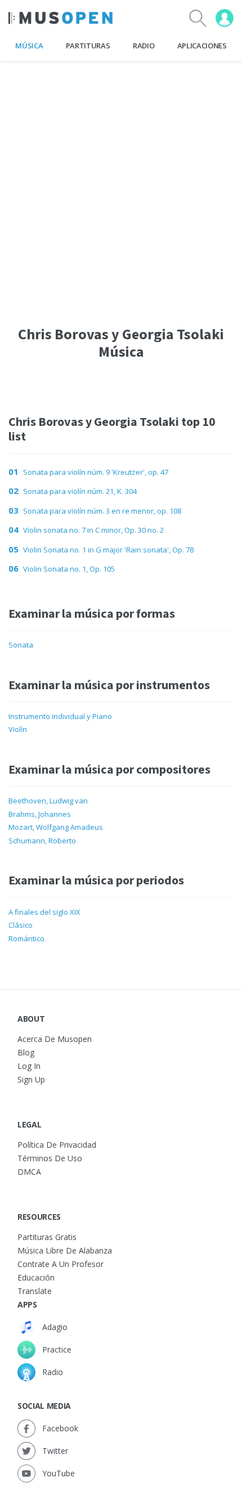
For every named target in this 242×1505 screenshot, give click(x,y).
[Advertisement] (121, 182)
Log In (29, 1066)
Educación (36, 1277)
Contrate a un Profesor (60, 1264)
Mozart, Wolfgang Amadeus (55, 827)
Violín (17, 729)
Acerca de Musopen (54, 1039)
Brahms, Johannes (39, 814)
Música (29, 46)
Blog (25, 1052)
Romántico (26, 938)
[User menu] (225, 18)
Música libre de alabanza (64, 1250)
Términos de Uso (49, 1158)
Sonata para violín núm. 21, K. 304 (80, 491)
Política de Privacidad (56, 1144)
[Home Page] (60, 18)
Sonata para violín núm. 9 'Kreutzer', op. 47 (95, 472)
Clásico (20, 925)
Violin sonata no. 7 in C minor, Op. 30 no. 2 (93, 530)
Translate (34, 1291)
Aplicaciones (202, 46)
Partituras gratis (47, 1237)
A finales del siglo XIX (44, 912)
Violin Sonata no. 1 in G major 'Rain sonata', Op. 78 (108, 550)
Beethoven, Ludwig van (48, 801)
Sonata (20, 645)
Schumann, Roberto (42, 840)
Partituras (88, 46)
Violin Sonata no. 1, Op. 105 (69, 569)
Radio (143, 46)
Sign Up (31, 1079)
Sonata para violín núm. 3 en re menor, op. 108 (102, 511)
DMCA (29, 1171)
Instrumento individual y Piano (60, 716)
